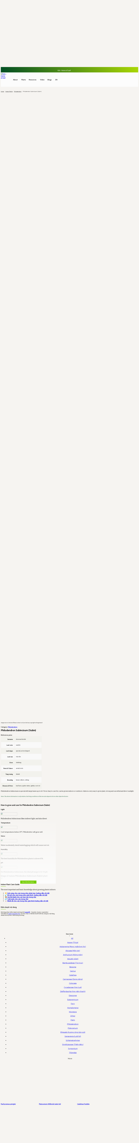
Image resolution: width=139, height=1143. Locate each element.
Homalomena (72, 1008)
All (72, 938)
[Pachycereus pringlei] (18, 1084)
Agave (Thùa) (72, 942)
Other (72, 1016)
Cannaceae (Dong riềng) (73, 979)
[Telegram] (42, 926)
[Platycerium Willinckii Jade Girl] (56, 1084)
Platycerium (73, 1028)
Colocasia (73, 983)
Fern (73, 1004)
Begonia (72, 967)
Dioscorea (73, 996)
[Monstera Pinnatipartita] (18, 1124)
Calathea (72, 975)
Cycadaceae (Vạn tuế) (73, 987)
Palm (73, 1020)
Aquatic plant (72, 959)
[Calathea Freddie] (94, 1084)
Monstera (73, 1012)
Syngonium (73, 1049)
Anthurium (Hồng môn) (73, 955)
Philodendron (72, 1024)
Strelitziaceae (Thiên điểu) (72, 1044)
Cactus (73, 971)
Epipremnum (72, 1000)
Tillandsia (73, 1053)
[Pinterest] (34, 926)
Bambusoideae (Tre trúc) (72, 963)
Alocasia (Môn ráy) (73, 951)
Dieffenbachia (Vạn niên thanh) (72, 991)
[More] (57, 926)
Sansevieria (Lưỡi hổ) (73, 1036)
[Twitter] (27, 926)
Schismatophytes (73, 1040)
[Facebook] (19, 926)
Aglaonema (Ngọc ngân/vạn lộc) (73, 947)
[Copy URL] (49, 926)
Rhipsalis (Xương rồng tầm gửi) (72, 1032)
